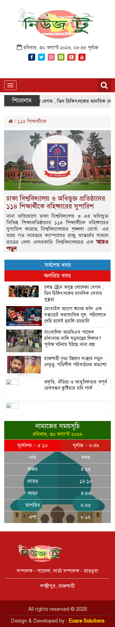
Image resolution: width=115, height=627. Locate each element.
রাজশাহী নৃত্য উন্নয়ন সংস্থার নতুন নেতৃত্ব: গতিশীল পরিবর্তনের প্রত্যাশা (75, 362)
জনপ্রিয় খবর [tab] (57, 275)
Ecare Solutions (86, 621)
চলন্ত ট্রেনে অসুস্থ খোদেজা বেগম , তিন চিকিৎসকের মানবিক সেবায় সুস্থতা (74, 293)
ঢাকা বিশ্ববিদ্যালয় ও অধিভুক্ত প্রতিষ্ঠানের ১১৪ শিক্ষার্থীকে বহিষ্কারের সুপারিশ (55, 202)
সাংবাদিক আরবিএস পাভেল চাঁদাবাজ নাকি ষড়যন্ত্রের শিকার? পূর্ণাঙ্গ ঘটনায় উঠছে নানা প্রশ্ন (72, 338)
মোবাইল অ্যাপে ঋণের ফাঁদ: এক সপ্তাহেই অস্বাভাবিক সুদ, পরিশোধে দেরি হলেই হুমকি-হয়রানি (75, 315)
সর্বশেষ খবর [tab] (57, 265)
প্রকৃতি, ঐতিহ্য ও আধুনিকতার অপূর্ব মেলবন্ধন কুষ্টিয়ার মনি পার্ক (75, 385)
